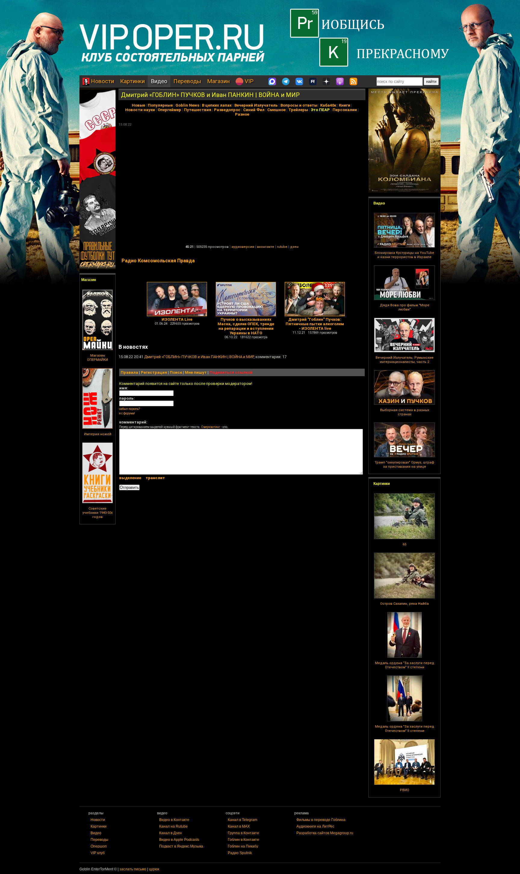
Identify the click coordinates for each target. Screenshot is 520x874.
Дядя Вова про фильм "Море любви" (404, 307)
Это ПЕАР (320, 110)
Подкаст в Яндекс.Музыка (181, 846)
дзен (294, 247)
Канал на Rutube (173, 826)
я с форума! (127, 413)
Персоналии (345, 110)
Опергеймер (169, 110)
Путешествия (197, 110)
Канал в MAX (239, 826)
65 (404, 544)
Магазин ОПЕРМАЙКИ (97, 358)
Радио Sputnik (240, 853)
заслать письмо (132, 869)
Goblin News (187, 105)
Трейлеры (298, 110)
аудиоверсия (242, 247)
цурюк (154, 869)
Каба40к (328, 105)
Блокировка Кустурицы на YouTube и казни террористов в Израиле (404, 255)
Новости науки (140, 110)
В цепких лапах (217, 105)
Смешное (276, 110)
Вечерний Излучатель (256, 105)
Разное (242, 114)
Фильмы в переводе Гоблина (320, 820)
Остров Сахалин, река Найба (404, 604)
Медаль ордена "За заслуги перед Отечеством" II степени (404, 665)
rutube (282, 247)
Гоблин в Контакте (243, 840)
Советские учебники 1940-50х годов (97, 513)
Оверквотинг (210, 427)
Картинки (132, 81)
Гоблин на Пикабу (243, 846)
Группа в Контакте (243, 833)
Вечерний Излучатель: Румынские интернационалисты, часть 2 (405, 360)
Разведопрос (227, 110)
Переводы (187, 81)
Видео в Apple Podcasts (179, 840)
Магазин (218, 81)
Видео (159, 81)
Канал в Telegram (242, 820)
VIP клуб (98, 853)
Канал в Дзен (170, 833)
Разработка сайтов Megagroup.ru (324, 833)
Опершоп (99, 846)
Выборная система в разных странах (404, 412)
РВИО (404, 790)
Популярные (160, 105)
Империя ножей (97, 434)
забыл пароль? (129, 408)
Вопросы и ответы (298, 105)
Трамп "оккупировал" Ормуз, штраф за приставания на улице (404, 464)
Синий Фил (254, 110)
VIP (248, 81)
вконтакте (265, 247)
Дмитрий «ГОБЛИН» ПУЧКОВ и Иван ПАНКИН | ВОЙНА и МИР (210, 94)
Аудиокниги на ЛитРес (315, 826)
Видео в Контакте (174, 820)
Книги (344, 105)
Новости (101, 81)
